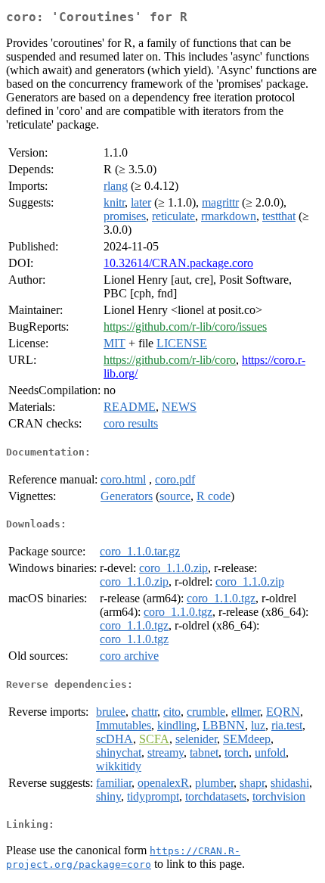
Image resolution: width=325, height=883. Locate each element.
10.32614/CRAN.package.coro (178, 263)
